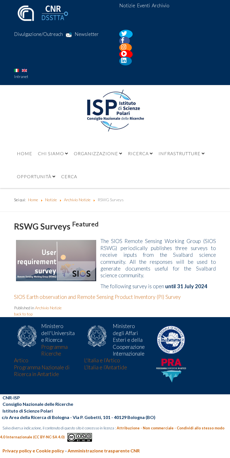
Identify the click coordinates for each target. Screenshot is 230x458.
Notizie (127, 5)
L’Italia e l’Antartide (105, 367)
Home (24, 153)
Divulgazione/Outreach (38, 34)
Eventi (143, 5)
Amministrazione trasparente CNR (104, 450)
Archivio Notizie (48, 307)
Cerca (69, 176)
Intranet (21, 76)
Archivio (160, 5)
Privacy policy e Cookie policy (33, 450)
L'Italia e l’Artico (102, 360)
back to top (23, 314)
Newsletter (87, 34)
